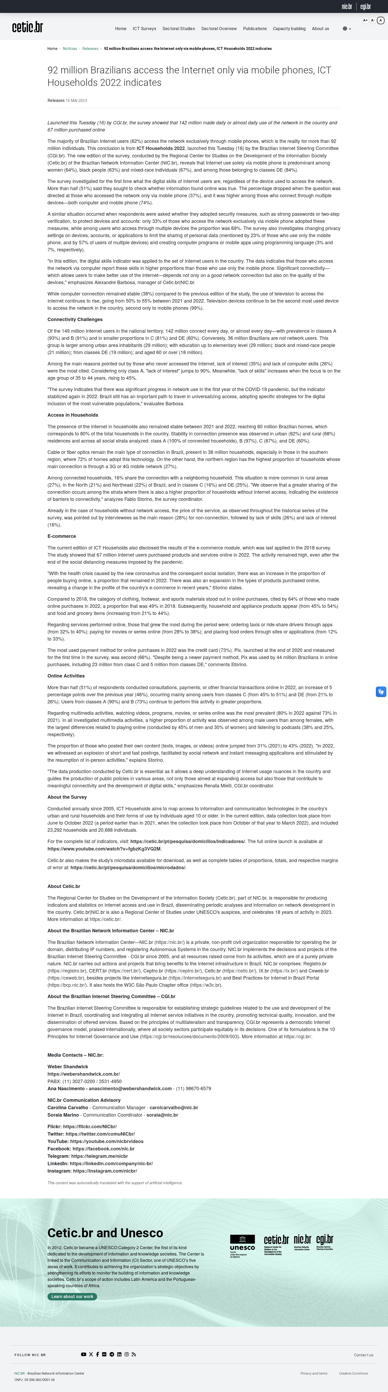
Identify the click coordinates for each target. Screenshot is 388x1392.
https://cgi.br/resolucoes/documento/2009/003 (189, 1036)
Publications (255, 28)
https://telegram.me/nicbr (99, 1156)
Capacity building (289, 28)
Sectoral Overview (219, 28)
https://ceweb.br (66, 977)
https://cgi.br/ (297, 1036)
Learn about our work (72, 1296)
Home (120, 28)
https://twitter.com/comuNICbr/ (100, 1133)
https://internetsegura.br (195, 977)
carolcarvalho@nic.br (174, 1107)
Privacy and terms (315, 1373)
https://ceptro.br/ (183, 970)
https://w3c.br (205, 984)
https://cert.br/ (124, 970)
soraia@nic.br (162, 1114)
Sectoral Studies (179, 28)
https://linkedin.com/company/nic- (108, 1163)
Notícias (70, 48)
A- (373, 20)
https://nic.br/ (169, 941)
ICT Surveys (144, 28)
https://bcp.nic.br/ (67, 984)
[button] (347, 29)
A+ (365, 20)
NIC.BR (20, 1373)
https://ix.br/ (284, 970)
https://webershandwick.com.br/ (84, 1073)
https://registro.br (67, 970)
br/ (150, 1163)
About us (320, 28)
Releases (90, 48)
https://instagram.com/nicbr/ (105, 1170)
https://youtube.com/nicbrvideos (107, 1141)
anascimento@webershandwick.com (130, 1088)
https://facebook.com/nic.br (104, 1148)
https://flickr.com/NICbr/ (90, 1126)
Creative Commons (353, 1373)
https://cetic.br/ (105, 918)
